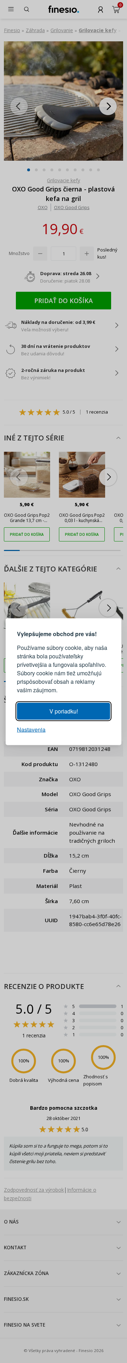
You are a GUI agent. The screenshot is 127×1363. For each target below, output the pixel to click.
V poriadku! (63, 711)
